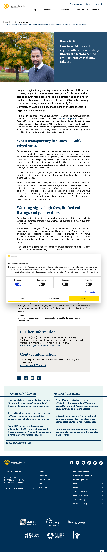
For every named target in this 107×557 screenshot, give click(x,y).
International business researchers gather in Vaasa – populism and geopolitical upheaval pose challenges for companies (29, 416)
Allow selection (53, 298)
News (63, 41)
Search (97, 4)
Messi (76, 487)
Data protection (80, 495)
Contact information (13, 488)
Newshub (80, 10)
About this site (80, 491)
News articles (23, 22)
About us (95, 10)
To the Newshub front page (18, 443)
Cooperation (64, 10)
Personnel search (81, 472)
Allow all (84, 298)
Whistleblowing (80, 503)
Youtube (83, 463)
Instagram (89, 463)
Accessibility (79, 499)
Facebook (72, 463)
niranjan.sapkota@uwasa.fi (33, 365)
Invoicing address (81, 479)
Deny (23, 298)
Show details (90, 292)
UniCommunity (77, 4)
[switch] (42, 284)
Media (76, 483)
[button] (27, 57)
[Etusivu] (15, 462)
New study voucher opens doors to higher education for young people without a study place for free (77, 432)
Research (48, 10)
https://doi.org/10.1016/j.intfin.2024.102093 (41, 345)
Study (34, 10)
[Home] (14, 7)
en (89, 4)
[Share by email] (32, 378)
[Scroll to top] (102, 552)
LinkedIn (95, 463)
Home (5, 22)
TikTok (101, 463)
